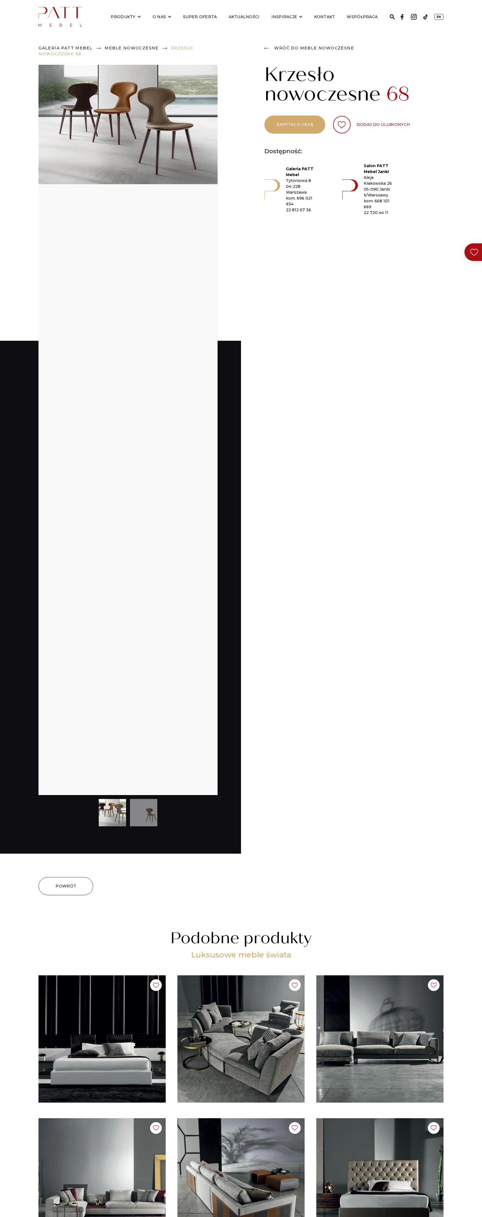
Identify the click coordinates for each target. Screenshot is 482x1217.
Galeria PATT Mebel (65, 48)
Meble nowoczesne (131, 48)
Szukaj (392, 17)
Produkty (123, 16)
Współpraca (362, 16)
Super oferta (200, 16)
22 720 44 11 (376, 212)
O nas (159, 16)
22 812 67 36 (298, 209)
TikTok (425, 17)
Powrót (66, 886)
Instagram (414, 17)
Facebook (402, 17)
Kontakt (324, 16)
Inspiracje (284, 16)
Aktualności (244, 16)
